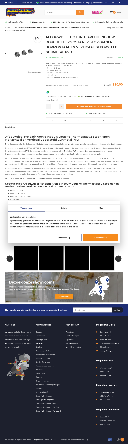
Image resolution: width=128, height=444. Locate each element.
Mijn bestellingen (72, 336)
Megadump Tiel (104, 360)
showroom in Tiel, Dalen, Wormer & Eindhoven (71, 22)
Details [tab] (64, 208)
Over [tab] (101, 208)
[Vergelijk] (113, 3)
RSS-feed (22, 439)
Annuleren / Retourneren (45, 355)
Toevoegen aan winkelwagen (95, 106)
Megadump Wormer (107, 385)
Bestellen (39, 343)
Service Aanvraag (43, 362)
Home (7, 28)
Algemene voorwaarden (45, 366)
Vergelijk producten (73, 347)
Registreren (70, 332)
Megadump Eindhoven (108, 409)
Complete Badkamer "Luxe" (46, 403)
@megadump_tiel (106, 351)
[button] (26, 258)
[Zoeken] (80, 12)
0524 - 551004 (27, 3)
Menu (11, 2)
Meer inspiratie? (42, 392)
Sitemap (30, 439)
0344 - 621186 (105, 375)
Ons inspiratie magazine (45, 400)
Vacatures (39, 370)
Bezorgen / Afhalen (43, 351)
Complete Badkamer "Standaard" (49, 411)
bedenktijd (38, 22)
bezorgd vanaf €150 (16, 22)
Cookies (39, 377)
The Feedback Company (79, 439)
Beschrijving (10, 127)
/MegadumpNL (105, 347)
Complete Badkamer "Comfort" (48, 407)
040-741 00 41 (105, 424)
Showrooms (40, 336)
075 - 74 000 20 (106, 400)
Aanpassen (62, 238)
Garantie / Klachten (43, 358)
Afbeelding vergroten (36, 72)
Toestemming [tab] (26, 208)
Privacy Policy (41, 373)
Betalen (39, 347)
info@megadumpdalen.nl (109, 343)
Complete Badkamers (44, 396)
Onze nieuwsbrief (42, 381)
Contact (39, 332)
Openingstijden (41, 340)
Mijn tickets (70, 340)
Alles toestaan (100, 238)
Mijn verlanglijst (72, 343)
